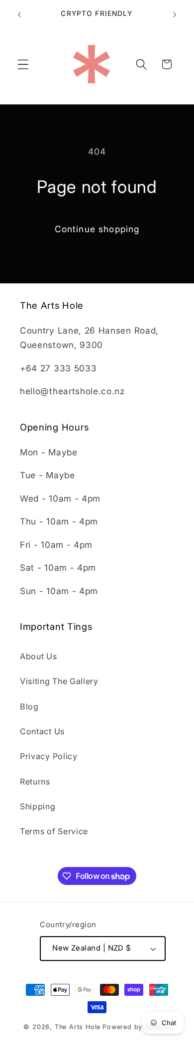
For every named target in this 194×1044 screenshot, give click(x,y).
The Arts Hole (77, 1027)
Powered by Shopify (136, 1027)
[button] (23, 64)
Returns (35, 781)
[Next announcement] (175, 14)
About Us (38, 656)
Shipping (38, 806)
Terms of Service (54, 831)
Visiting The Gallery (59, 681)
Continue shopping (97, 229)
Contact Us (42, 731)
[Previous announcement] (19, 14)
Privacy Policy (49, 756)
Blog (29, 706)
